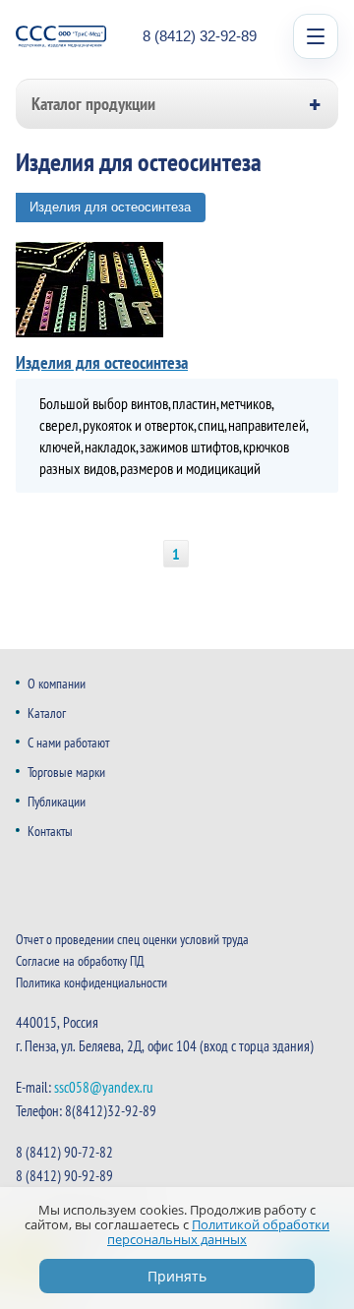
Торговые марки (66, 772)
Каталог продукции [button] (93, 103)
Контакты (50, 831)
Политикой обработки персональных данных (218, 1232)
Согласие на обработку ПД (80, 961)
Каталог (47, 713)
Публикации (57, 801)
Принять (177, 1276)
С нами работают (68, 742)
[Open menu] (315, 36)
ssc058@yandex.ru (103, 1087)
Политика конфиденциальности (91, 982)
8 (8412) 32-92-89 (200, 36)
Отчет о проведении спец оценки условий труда (132, 939)
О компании (57, 683)
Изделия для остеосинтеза (110, 207)
